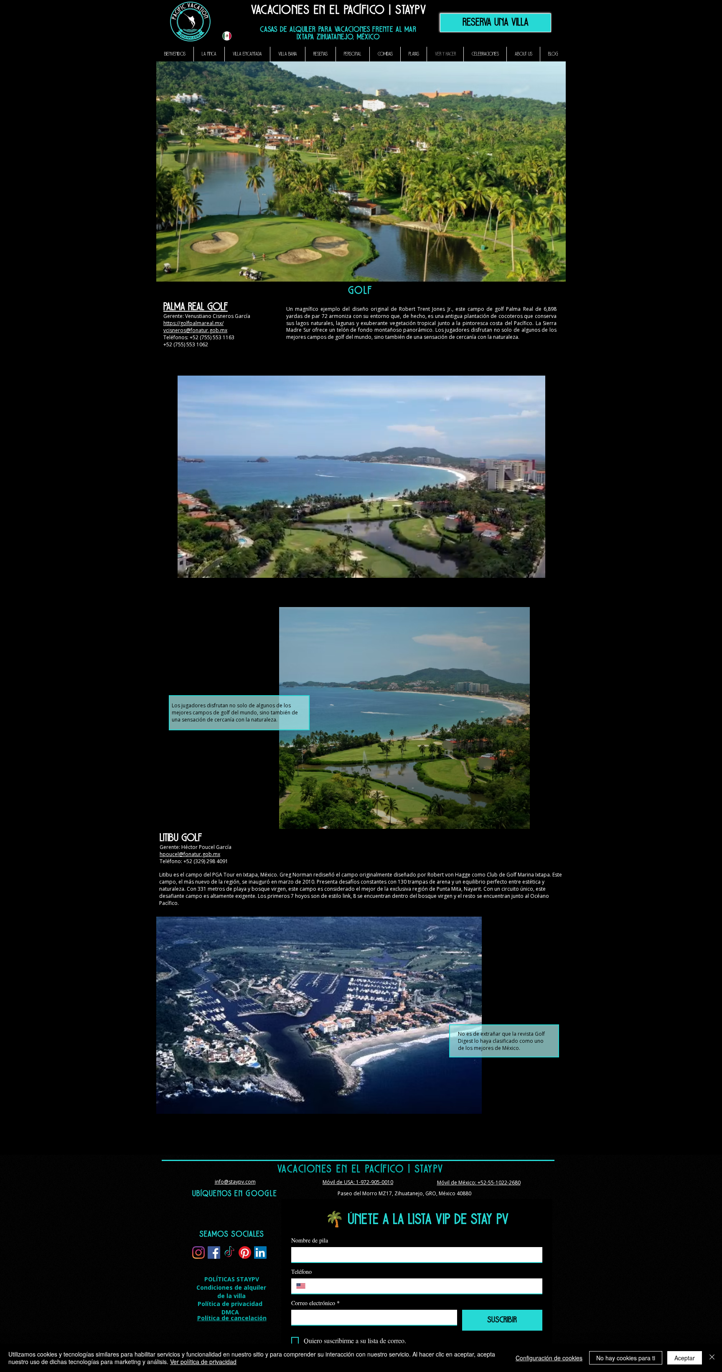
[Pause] (188, 568)
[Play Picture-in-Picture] (519, 568)
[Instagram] (198, 1252)
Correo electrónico (315, 1302)
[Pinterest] (245, 1252)
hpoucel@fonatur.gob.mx (190, 854)
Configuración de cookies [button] (549, 1358)
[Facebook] (214, 1252)
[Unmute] (202, 568)
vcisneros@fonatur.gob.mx (195, 330)
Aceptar (684, 1358)
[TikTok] (229, 1252)
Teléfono (301, 1271)
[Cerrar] (712, 1357)
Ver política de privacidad (203, 1361)
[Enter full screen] (534, 568)
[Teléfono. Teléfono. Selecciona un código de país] (304, 1286)
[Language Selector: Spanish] (232, 35)
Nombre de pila (309, 1240)
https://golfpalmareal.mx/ (193, 323)
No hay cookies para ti (625, 1358)
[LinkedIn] (260, 1252)
